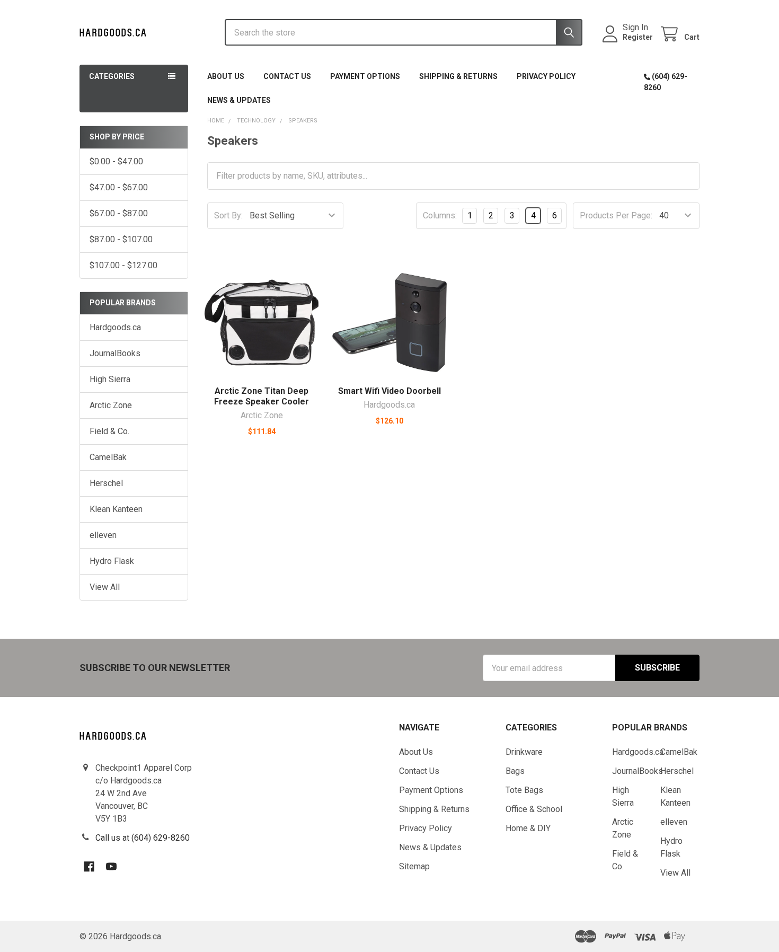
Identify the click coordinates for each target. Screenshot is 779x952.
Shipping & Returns (458, 76)
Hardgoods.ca (115, 327)
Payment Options (365, 76)
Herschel (106, 483)
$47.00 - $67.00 (119, 187)
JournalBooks (115, 353)
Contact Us (287, 76)
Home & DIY (528, 828)
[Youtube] (111, 866)
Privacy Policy (546, 76)
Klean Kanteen (116, 509)
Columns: (440, 215)
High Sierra (110, 379)
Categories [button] (112, 76)
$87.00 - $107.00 (121, 239)
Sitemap (414, 866)
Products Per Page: (616, 215)
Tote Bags (524, 790)
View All (105, 587)
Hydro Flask (112, 561)
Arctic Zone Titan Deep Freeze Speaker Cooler (261, 396)
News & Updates (239, 100)
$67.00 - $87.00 (119, 213)
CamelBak (108, 457)
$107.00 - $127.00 (123, 265)
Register (638, 37)
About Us (225, 76)
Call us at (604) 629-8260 (142, 838)
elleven (103, 535)
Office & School (534, 809)
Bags (515, 771)
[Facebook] (89, 866)
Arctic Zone (111, 405)
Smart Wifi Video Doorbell (389, 391)
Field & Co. (109, 431)
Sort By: (228, 215)
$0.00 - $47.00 (116, 161)
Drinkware (524, 752)
